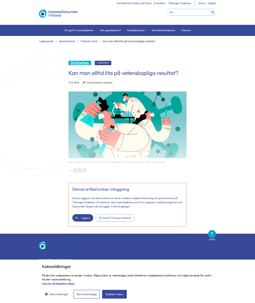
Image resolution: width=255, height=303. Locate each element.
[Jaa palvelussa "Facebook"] (75, 170)
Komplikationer (136, 30)
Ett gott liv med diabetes (78, 30)
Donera (186, 30)
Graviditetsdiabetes (163, 30)
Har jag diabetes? (110, 30)
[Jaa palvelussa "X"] (80, 170)
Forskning (103, 62)
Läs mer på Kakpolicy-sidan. (58, 283)
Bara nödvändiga (87, 294)
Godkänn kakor (114, 294)
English (212, 3)
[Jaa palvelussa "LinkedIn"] (84, 170)
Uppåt (212, 239)
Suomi (201, 3)
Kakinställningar (58, 294)
